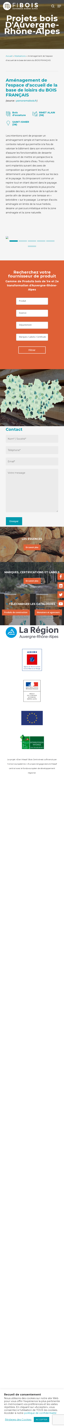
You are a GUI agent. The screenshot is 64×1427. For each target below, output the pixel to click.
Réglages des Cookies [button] (18, 1419)
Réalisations (20, 56)
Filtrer (32, 350)
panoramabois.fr (26, 100)
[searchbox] (32, 301)
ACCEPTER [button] (41, 1419)
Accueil (9, 56)
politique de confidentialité (40, 1413)
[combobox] (32, 301)
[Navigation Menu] (59, 6)
